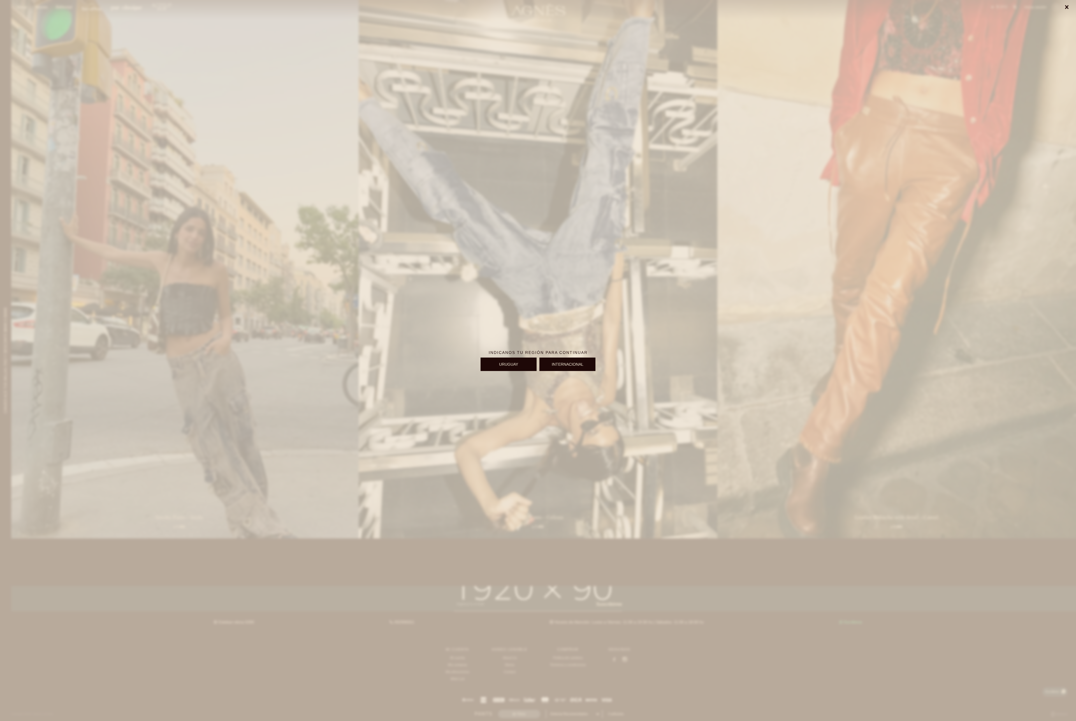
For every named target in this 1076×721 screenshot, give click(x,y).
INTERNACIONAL (567, 364)
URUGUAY (508, 364)
